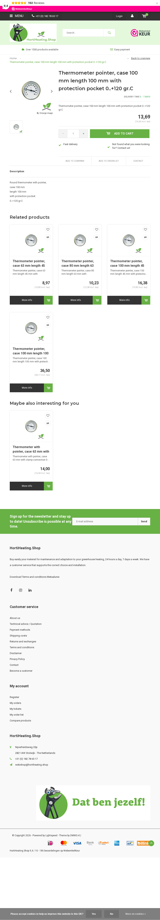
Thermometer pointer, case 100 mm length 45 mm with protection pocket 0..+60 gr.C (127, 263)
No (111, 914)
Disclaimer (16, 653)
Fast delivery (70, 144)
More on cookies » (135, 914)
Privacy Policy (17, 659)
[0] (144, 16)
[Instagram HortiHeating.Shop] (20, 590)
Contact (138, 161)
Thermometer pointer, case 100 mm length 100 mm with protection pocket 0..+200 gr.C (30, 351)
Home (13, 58)
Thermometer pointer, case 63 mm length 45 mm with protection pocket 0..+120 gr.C (29, 263)
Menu (18, 16)
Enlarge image (46, 113)
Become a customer (21, 670)
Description (17, 171)
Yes (94, 914)
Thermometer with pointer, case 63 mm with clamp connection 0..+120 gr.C (31, 449)
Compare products (20, 720)
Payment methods (20, 629)
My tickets (15, 708)
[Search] (109, 33)
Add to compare (75, 161)
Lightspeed (51, 835)
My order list (17, 714)
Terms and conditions (22, 647)
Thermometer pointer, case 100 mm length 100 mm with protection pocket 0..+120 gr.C (58, 62)
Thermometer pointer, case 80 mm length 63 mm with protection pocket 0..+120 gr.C (77, 263)
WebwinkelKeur (71, 850)
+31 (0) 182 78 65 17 (47, 16)
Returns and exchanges (23, 641)
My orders (15, 703)
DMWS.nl (75, 835)
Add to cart (123, 133)
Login (119, 16)
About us (15, 618)
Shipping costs (18, 635)
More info (27, 300)
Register (14, 697)
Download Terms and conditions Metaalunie (34, 576)
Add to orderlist (109, 161)
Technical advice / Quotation (26, 623)
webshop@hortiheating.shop (31, 764)
